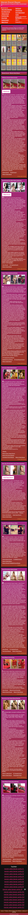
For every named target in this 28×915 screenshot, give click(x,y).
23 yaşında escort (6, 861)
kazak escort (13, 172)
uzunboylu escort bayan (8, 457)
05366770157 (3, 56)
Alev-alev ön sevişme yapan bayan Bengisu (13, 463)
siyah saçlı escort (17, 515)
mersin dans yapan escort (8, 453)
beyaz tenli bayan (6, 515)
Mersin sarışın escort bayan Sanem (3, 67)
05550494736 (9, 56)
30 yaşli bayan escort (19, 359)
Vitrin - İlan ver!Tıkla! (3, 42)
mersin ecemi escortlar (15, 690)
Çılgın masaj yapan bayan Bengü (10, 781)
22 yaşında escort (14, 265)
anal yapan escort (8, 477)
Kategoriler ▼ (18, 22)
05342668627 (3, 69)
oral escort (6, 91)
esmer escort (5, 172)
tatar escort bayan (6, 859)
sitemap (14, 912)
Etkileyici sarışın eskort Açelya (9, 77)
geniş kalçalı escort (7, 559)
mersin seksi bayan (7, 174)
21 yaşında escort (14, 649)
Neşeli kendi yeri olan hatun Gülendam (12, 180)
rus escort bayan (6, 651)
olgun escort (7, 194)
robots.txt (24, 910)
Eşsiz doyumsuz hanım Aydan (9, 569)
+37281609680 (14, 56)
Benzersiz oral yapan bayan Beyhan (11, 698)
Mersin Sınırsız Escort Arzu (19, 42)
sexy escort (5, 265)
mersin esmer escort (7, 692)
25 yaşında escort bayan (8, 357)
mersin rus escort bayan (8, 455)
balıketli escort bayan (7, 359)
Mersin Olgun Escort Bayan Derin (3, 54)
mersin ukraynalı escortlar (19, 859)
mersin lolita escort (7, 773)
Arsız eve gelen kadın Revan (9, 367)
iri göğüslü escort (17, 559)
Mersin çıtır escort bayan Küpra (9, 54)
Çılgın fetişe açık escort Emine (10, 273)
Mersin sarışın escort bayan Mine (24, 42)
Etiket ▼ (17, 20)
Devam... (11, 170)
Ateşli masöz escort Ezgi (8, 657)
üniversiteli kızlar (17, 775)
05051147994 (24, 55)
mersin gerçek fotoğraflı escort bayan (11, 563)
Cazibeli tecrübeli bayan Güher (10, 523)
